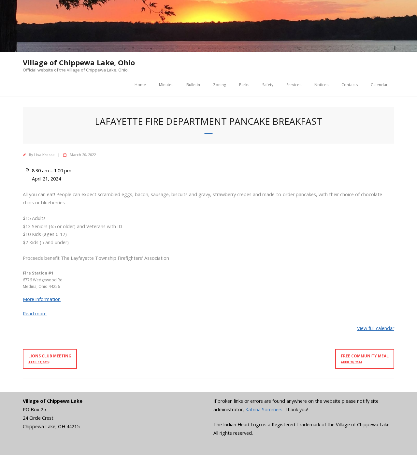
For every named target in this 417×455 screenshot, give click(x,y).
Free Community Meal (365, 358)
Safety (267, 84)
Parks (244, 84)
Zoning (219, 84)
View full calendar (375, 328)
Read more (35, 313)
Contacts (349, 84)
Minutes (166, 84)
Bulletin (193, 84)
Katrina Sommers (263, 409)
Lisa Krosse (44, 154)
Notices (321, 84)
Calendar (379, 84)
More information (42, 299)
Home (140, 84)
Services (293, 84)
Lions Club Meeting (49, 358)
